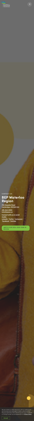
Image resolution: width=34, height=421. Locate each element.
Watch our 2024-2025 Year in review (15, 228)
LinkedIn (5, 219)
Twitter (11, 219)
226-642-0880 (7, 210)
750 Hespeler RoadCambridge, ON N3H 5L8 (10, 206)
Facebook (5, 221)
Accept (6, 418)
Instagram (18, 219)
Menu (30, 4)
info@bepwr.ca (7, 212)
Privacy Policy (28, 414)
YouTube (13, 221)
